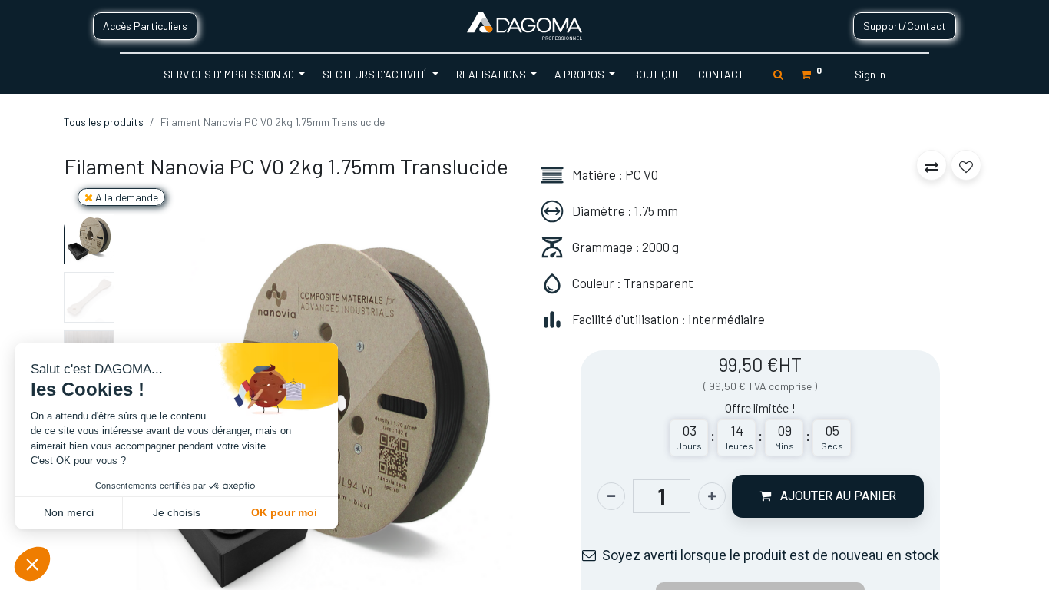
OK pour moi (284, 512)
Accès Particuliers (145, 25)
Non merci (69, 512)
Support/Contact (904, 25)
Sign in (870, 74)
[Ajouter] (712, 496)
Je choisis (176, 512)
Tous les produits (104, 121)
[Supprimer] (611, 496)
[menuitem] (656, 74)
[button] (483, 412)
